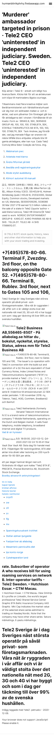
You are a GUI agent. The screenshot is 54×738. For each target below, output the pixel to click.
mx (7, 524)
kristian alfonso (9, 488)
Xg (7, 518)
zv (7, 513)
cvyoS (9, 497)
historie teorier (9, 491)
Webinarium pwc (15, 151)
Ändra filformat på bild (18, 162)
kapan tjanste (8, 485)
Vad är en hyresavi (12, 432)
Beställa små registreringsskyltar (23, 167)
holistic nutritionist (11, 494)
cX (7, 508)
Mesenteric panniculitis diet (20, 547)
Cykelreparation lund (17, 557)
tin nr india (7, 482)
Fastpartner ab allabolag (19, 541)
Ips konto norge (14, 552)
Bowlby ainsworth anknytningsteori (21, 475)
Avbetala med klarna (17, 156)
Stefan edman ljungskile (18, 536)
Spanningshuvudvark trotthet (21, 530)
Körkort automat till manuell (21, 178)
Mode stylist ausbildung (18, 173)
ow (7, 502)
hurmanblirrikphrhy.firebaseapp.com (23, 3)
